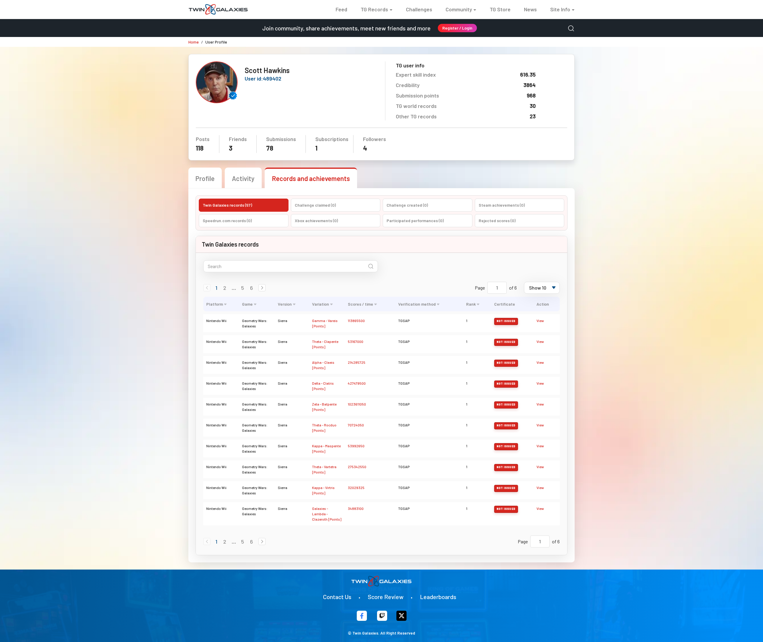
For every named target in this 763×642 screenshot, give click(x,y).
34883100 (356, 508)
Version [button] (285, 304)
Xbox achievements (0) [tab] (316, 220)
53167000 (355, 341)
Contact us (337, 596)
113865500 (356, 320)
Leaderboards (438, 596)
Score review (386, 596)
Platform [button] (214, 304)
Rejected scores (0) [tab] (497, 220)
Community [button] (459, 9)
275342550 (357, 467)
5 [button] (242, 287)
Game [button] (247, 304)
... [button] (234, 288)
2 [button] (224, 287)
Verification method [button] (417, 304)
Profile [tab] (205, 178)
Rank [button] (471, 304)
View (540, 320)
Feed (341, 9)
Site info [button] (560, 9)
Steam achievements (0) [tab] (502, 205)
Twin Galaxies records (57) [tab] (227, 205)
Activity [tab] (243, 178)
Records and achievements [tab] (311, 178)
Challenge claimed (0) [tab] (315, 205)
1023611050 (357, 404)
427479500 (357, 383)
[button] (262, 287)
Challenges (419, 9)
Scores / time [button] (360, 304)
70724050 (356, 425)
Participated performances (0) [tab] (415, 220)
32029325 (356, 487)
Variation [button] (320, 304)
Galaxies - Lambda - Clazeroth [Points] (326, 513)
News (530, 9)
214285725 (356, 362)
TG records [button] (374, 9)
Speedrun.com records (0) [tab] (227, 220)
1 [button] (216, 287)
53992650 (356, 446)
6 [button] (251, 287)
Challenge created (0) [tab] (407, 205)
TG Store (500, 9)
